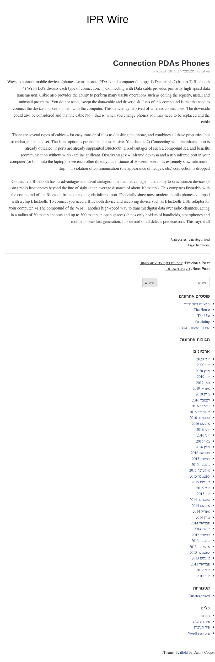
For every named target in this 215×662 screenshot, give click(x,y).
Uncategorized (199, 239)
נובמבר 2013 (200, 540)
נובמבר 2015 (200, 464)
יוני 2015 (203, 493)
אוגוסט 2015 (201, 481)
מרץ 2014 (203, 517)
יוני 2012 (203, 575)
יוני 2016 (203, 435)
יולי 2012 (203, 569)
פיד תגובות (202, 627)
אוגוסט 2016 (201, 423)
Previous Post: (175, 263)
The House (202, 309)
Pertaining (202, 321)
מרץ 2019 (203, 394)
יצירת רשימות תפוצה (194, 327)
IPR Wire (107, 19)
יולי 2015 (203, 487)
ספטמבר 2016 (200, 417)
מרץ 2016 (203, 446)
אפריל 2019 (201, 388)
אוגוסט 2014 (201, 505)
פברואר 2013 (200, 564)
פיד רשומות (201, 621)
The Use (203, 315)
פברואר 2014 (200, 522)
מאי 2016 (203, 441)
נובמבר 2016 (200, 405)
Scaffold (182, 652)
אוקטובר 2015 (199, 470)
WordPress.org (199, 633)
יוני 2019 (203, 376)
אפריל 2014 (201, 511)
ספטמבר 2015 (200, 476)
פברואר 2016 (200, 452)
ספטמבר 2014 (200, 499)
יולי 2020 (203, 359)
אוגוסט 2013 (201, 558)
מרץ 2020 (203, 370)
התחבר (205, 615)
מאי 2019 (203, 382)
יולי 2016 (203, 429)
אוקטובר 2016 (199, 411)
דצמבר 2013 (201, 534)
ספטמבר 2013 (200, 552)
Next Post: (187, 269)
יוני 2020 (203, 364)
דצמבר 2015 (201, 458)
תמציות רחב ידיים (197, 303)
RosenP (161, 71)
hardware (203, 244)
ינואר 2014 (202, 528)
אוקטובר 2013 (199, 546)
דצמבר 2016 (201, 400)
